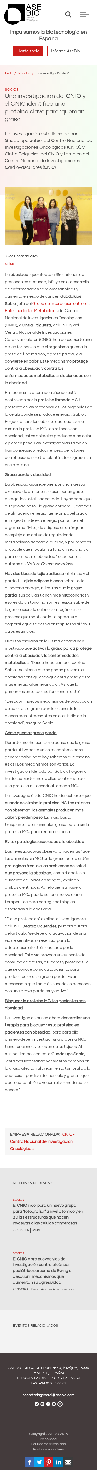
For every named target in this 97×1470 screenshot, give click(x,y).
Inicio (8, 73)
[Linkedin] (58, 1462)
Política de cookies (48, 1449)
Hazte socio (28, 51)
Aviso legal (48, 1439)
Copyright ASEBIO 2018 (48, 1434)
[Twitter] (39, 1462)
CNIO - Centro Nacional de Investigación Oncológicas (42, 1141)
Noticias (24, 73)
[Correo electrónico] (68, 1462)
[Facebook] (30, 1462)
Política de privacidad (48, 1444)
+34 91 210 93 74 (67, 1378)
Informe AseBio (65, 51)
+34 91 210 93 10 (37, 1378)
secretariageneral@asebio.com (48, 1395)
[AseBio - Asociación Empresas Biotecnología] (22, 14)
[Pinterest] (49, 1462)
